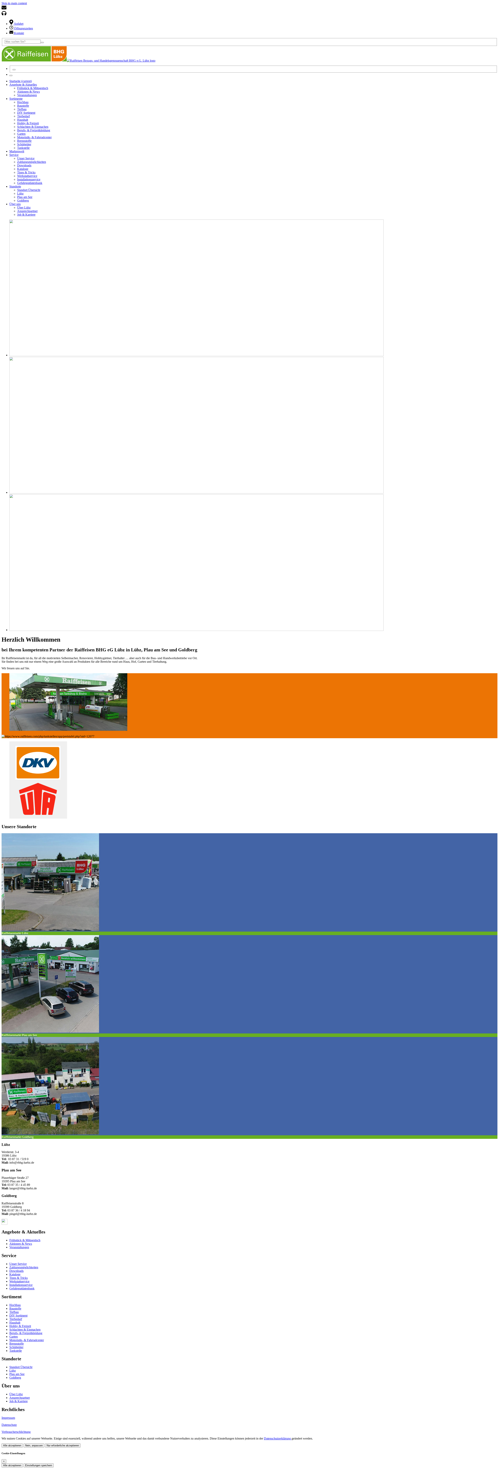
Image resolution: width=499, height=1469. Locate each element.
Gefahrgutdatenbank (22, 1288)
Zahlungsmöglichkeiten (23, 1267)
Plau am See (17, 1374)
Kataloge (14, 1274)
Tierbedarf (15, 1319)
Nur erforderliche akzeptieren (63, 1445)
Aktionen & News (20, 1243)
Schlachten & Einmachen (25, 1329)
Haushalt (14, 1322)
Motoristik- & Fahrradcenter (26, 1340)
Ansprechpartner (19, 1397)
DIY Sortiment (18, 1315)
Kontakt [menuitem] (18, 33)
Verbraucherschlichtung (16, 1431)
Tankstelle (15, 1350)
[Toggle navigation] (10, 75)
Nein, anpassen (34, 1445)
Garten (13, 1336)
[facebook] (4, 1223)
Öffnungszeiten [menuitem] (23, 28)
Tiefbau (14, 1312)
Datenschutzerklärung (278, 1438)
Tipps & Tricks (18, 1278)
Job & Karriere (18, 1401)
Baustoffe (15, 1308)
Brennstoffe (16, 1343)
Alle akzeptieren (12, 1445)
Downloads (16, 1270)
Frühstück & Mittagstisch (24, 1240)
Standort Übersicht (20, 1367)
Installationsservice (21, 1285)
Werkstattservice (19, 1281)
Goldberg (15, 1377)
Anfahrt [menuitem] (18, 23)
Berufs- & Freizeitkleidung (25, 1333)
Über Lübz (16, 1394)
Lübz (12, 1370)
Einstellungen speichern (38, 1465)
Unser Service (18, 1263)
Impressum (8, 1417)
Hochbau (15, 1305)
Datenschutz (9, 1424)
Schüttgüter (16, 1347)
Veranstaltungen (19, 1247)
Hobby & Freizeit (20, 1326)
